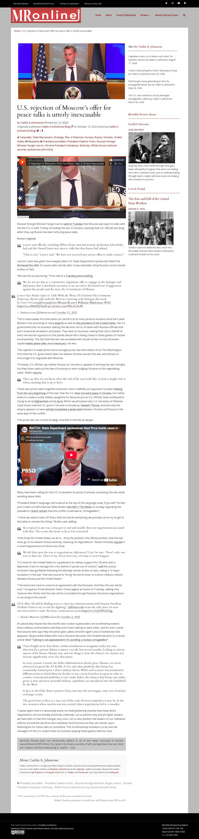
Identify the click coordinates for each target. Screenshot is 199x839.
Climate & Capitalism (69, 3)
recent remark (39, 511)
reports (31, 238)
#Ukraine (83, 302)
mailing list (114, 772)
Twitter (71, 772)
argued (118, 542)
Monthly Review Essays (142, 114)
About (109, 15)
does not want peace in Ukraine (92, 393)
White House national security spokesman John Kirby (85, 787)
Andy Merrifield (135, 129)
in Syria (58, 401)
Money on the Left (93, 3)
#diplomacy (97, 302)
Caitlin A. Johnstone (32, 122)
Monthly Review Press (44, 3)
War (67, 137)
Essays (166, 15)
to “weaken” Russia (88, 405)
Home (98, 15)
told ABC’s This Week (79, 507)
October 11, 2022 (66, 312)
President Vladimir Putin (81, 141)
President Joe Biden (54, 141)
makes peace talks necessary (45, 343)
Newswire (33, 141)
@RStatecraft (75, 607)
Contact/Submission (126, 15)
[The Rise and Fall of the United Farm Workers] (151, 228)
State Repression (43, 137)
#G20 (107, 302)
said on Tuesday (73, 224)
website (80, 769)
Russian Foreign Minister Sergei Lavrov (98, 783)
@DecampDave (47, 302)
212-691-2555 (172, 835)
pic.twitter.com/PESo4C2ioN (65, 306)
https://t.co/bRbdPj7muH (32, 306)
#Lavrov (72, 302)
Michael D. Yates (136, 208)
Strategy (59, 137)
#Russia (62, 302)
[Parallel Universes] (151, 147)
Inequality (25, 137)
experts (59, 323)
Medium (54, 769)
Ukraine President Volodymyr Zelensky (67, 145)
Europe (89, 137)
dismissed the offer (28, 265)
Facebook (83, 772)
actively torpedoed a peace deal (64, 409)
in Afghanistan (40, 401)
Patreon (39, 772)
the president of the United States (96, 323)
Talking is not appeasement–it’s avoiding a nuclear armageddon (69, 639)
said (100, 566)
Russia (98, 137)
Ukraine (108, 137)
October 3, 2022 (70, 617)
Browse (144, 15)
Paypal (50, 772)
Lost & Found (136, 189)
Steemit (62, 769)
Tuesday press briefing (79, 276)
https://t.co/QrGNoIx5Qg (97, 611)
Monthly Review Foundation (175, 825)
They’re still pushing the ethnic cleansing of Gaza (152, 70)
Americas (78, 137)
